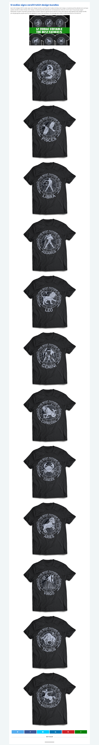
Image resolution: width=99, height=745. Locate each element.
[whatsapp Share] (81, 732)
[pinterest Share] (68, 732)
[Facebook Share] (30, 732)
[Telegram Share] (43, 732)
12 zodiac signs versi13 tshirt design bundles (34, 4)
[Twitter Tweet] (17, 732)
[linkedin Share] (55, 732)
